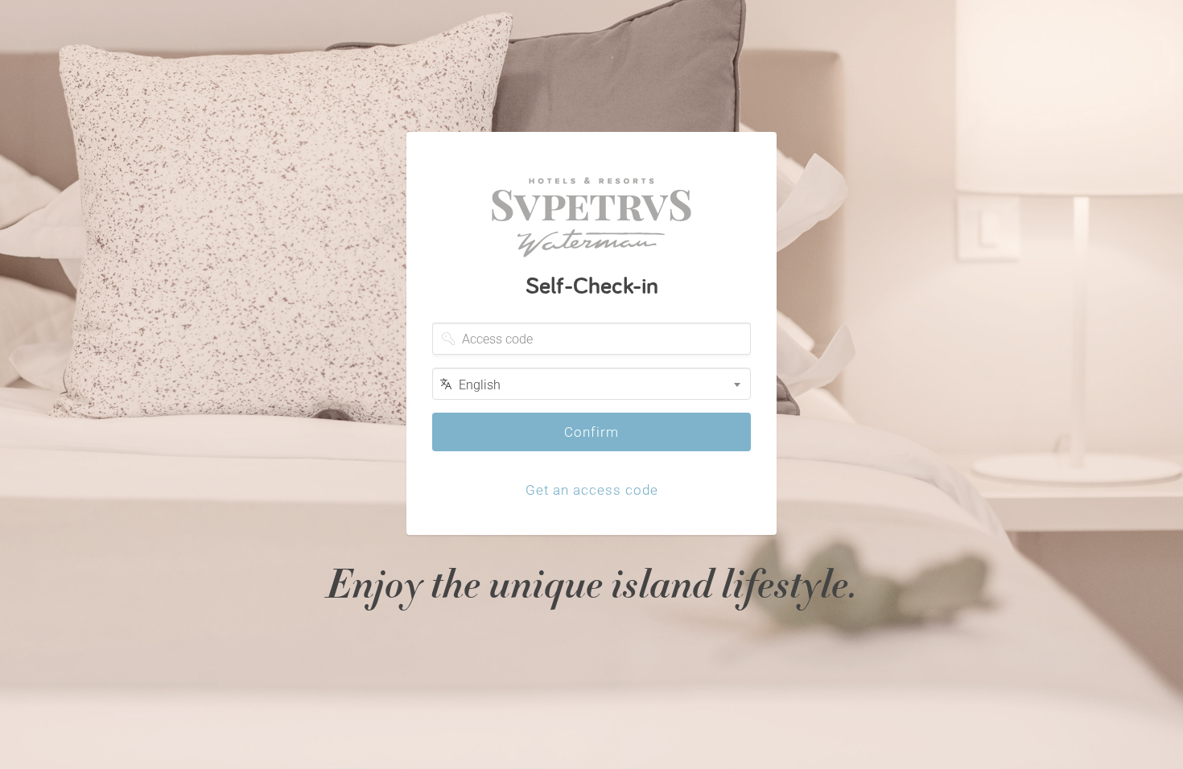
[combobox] (591, 384)
